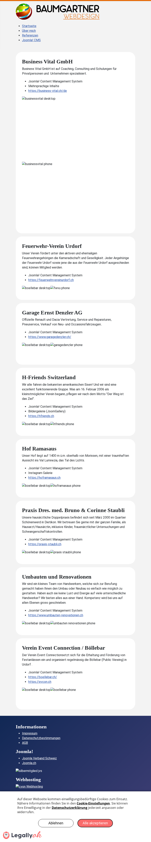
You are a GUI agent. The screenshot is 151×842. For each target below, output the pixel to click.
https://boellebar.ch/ (42, 677)
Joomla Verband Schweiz (39, 758)
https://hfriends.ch (41, 416)
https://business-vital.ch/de (47, 91)
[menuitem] (29, 26)
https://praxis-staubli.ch (44, 544)
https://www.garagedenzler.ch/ (49, 337)
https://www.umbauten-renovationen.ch (55, 615)
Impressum (29, 733)
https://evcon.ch (39, 682)
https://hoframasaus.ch (44, 477)
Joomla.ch (29, 763)
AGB (25, 743)
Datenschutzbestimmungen (41, 738)
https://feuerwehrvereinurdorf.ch (51, 280)
